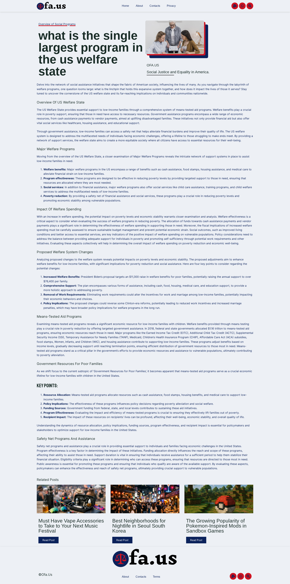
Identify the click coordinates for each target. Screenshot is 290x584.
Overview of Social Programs (57, 24)
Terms (156, 576)
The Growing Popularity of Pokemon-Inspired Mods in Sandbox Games (216, 526)
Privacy (171, 5)
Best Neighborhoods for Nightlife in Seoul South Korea (139, 526)
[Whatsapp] (242, 6)
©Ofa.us (45, 575)
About (139, 5)
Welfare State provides (61, 109)
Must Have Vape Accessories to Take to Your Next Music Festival (71, 526)
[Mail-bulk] (234, 6)
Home (125, 5)
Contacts (155, 5)
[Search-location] (250, 6)
